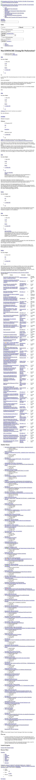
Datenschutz (7, 757)
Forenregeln (7, 755)
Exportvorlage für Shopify (9, 332)
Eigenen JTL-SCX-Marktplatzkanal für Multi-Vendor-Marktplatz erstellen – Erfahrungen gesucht (11, 354)
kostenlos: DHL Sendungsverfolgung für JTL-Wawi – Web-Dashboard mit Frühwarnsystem (10, 407)
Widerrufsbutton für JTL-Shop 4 (10, 413)
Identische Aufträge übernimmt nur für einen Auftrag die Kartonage (11, 302)
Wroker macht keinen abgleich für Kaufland (13, 634)
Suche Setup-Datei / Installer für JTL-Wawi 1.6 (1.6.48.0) (10, 292)
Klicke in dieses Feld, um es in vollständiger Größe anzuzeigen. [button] (17, 176)
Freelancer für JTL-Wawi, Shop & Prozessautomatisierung (10, 441)
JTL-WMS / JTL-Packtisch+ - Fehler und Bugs (23, 302)
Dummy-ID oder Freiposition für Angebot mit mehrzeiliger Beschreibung (11, 436)
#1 (5, 72)
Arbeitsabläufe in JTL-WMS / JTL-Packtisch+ (23, 284)
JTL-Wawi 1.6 (22, 291)
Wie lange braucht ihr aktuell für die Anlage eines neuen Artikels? (10, 404)
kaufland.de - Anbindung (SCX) (23, 334)
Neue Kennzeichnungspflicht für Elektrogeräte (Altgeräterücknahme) (10, 438)
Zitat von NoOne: (8, 231)
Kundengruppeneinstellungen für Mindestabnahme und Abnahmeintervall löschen (11, 398)
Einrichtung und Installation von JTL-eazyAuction (23, 354)
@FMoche (3, 111)
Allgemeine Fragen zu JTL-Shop (23, 288)
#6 (5, 229)
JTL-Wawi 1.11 (23, 281)
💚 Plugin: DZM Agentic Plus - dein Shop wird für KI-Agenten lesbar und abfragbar (10, 348)
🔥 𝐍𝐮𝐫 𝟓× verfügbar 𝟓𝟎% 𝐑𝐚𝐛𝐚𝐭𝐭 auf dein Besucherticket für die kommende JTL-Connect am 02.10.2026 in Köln (11, 344)
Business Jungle (23, 357)
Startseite (2, 747)
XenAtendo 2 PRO (4, 767)
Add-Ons (28, 765)
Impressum (7, 759)
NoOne (2, 191)
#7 (5, 264)
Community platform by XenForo (13, 765)
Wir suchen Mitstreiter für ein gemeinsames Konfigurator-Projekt (10, 372)
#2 (5, 109)
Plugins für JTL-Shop (9, 503)
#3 (5, 137)
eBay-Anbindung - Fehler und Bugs (23, 322)
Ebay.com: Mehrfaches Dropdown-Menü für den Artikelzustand (10, 322)
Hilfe (6, 747)
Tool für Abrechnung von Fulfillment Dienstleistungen (11, 411)
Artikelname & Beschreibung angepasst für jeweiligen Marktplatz (10, 427)
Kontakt (12, 747)
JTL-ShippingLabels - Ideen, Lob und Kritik (23, 326)
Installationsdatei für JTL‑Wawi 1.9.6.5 (13, 652)
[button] (1, 3)
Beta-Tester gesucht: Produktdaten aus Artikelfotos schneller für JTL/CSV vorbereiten (10, 395)
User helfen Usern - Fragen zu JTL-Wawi (23, 315)
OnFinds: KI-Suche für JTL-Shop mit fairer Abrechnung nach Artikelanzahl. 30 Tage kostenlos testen (10, 430)
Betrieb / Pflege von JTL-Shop (23, 306)
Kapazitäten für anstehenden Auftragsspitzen (14, 515)
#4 (5, 170)
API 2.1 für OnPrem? (7, 433)
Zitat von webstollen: (9, 172)
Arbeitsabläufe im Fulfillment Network (23, 410)
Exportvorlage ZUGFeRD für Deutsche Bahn (13, 504)
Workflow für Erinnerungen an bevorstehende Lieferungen (9, 379)
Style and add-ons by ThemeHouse (13, 766)
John (14, 53)
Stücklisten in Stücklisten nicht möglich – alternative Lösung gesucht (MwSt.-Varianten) (11, 281)
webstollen (3, 116)
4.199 (6, 63)
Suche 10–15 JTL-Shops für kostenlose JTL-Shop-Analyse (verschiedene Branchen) (9, 368)
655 (5, 198)
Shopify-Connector (23, 277)
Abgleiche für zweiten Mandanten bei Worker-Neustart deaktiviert (10, 351)
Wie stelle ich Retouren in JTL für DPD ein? (14, 622)
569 (5, 125)
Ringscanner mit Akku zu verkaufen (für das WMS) (15, 475)
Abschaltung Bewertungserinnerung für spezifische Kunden (11, 366)
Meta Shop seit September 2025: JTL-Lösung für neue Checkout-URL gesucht (10, 288)
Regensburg (7, 129)
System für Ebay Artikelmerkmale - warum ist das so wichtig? (11, 316)
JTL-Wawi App (22, 404)
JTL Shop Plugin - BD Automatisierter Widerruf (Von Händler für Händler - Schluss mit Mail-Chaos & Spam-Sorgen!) (11, 388)
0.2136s (10, 773)
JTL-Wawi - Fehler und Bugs (23, 351)
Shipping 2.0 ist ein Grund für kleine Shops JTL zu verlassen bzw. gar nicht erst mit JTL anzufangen (11, 326)
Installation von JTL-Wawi (23, 401)
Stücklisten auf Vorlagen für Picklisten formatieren (9, 340)
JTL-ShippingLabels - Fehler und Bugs (23, 416)
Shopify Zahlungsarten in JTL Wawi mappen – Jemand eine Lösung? (11, 277)
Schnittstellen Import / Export (23, 332)
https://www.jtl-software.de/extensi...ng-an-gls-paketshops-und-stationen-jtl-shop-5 (17, 140)
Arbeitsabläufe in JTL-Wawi (23, 427)
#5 (5, 205)
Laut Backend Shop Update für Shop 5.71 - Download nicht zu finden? (11, 420)
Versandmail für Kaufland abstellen (10, 334)
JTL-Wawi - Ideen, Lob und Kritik (23, 436)
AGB (6, 758)
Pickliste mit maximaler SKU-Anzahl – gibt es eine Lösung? (10, 285)
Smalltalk (21, 294)
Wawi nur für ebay (6, 329)
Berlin (6, 67)
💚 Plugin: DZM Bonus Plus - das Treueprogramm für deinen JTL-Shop (11, 337)
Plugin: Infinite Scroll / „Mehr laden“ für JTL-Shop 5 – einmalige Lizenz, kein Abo (10, 309)
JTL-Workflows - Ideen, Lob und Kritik (23, 379)
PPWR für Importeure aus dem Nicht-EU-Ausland (10, 357)
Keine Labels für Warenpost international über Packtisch (9, 417)
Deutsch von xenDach (28, 766)
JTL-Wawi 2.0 (22, 298)
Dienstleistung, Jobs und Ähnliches (23, 319)
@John (2, 139)
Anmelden (3, 752)
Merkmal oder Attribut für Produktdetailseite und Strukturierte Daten (10, 306)
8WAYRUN (18, 767)
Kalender (8, 747)
